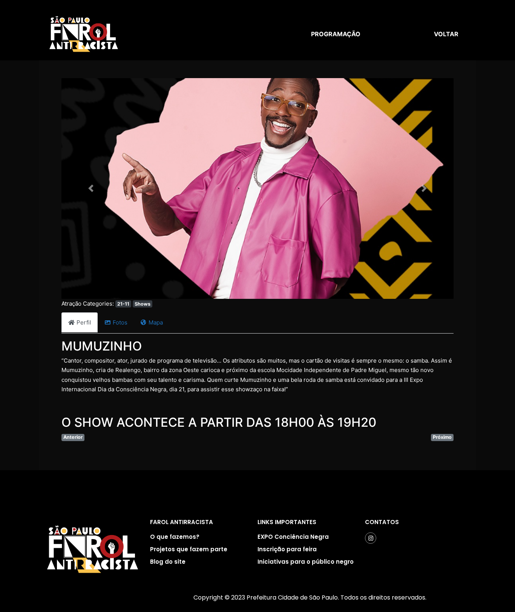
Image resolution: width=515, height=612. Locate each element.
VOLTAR (446, 34)
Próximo (442, 437)
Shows (142, 304)
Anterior (73, 437)
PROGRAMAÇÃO (335, 34)
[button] (90, 188)
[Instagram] (370, 538)
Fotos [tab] (120, 322)
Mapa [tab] (156, 322)
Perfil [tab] (84, 322)
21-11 (123, 304)
